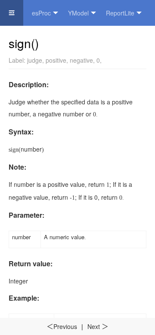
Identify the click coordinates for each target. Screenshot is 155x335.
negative (81, 60)
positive (56, 60)
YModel (78, 13)
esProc (41, 13)
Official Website (78, 38)
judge (34, 60)
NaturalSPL (24, 38)
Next (97, 326)
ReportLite (120, 13)
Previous (61, 326)
